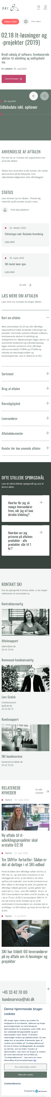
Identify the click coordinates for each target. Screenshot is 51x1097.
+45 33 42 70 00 (14, 992)
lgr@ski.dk (7, 706)
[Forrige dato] (33, 99)
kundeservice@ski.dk (12, 762)
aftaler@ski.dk (9, 646)
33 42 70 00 (7, 650)
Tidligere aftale (10, 21)
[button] (47, 317)
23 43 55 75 (7, 709)
